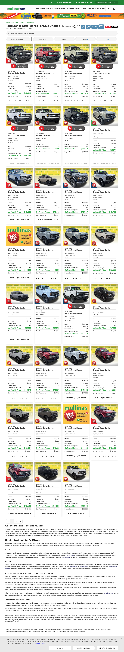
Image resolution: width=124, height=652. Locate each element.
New (37, 8)
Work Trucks (44, 8)
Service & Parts (80, 8)
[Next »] (20, 521)
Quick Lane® (91, 8)
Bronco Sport (83, 566)
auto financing (108, 593)
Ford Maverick (65, 557)
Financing (70, 8)
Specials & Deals (60, 8)
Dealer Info (101, 8)
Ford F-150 (70, 555)
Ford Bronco (73, 566)
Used (51, 8)
